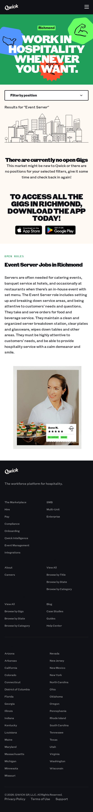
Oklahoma (56, 696)
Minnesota (11, 768)
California (11, 667)
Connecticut (13, 682)
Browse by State (56, 582)
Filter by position (23, 95)
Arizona (9, 653)
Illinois (9, 711)
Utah (53, 746)
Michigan (10, 761)
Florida (9, 696)
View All (51, 567)
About (8, 567)
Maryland (10, 746)
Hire (7, 509)
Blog (49, 604)
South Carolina (59, 725)
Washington (57, 761)
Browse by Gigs (14, 611)
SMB (49, 502)
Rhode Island (58, 718)
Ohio (53, 689)
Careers (10, 574)
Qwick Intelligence (16, 538)
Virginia (55, 754)
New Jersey (57, 660)
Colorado (10, 675)
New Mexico (57, 667)
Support (62, 799)
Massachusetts (14, 754)
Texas (53, 739)
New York (56, 675)
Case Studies (54, 611)
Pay (7, 516)
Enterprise (53, 516)
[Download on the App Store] (28, 231)
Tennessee (56, 732)
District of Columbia (17, 689)
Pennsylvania (58, 711)
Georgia (10, 703)
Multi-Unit (53, 509)
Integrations (12, 552)
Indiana (9, 718)
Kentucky (11, 725)
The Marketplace (15, 502)
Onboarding (12, 531)
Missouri (10, 775)
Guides (50, 618)
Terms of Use (40, 799)
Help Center (54, 625)
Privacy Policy (15, 799)
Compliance (12, 523)
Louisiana (11, 732)
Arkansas (11, 660)
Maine (8, 739)
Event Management (17, 545)
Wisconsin (56, 768)
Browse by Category (59, 589)
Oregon (54, 703)
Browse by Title (56, 574)
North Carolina (59, 682)
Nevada (54, 653)
